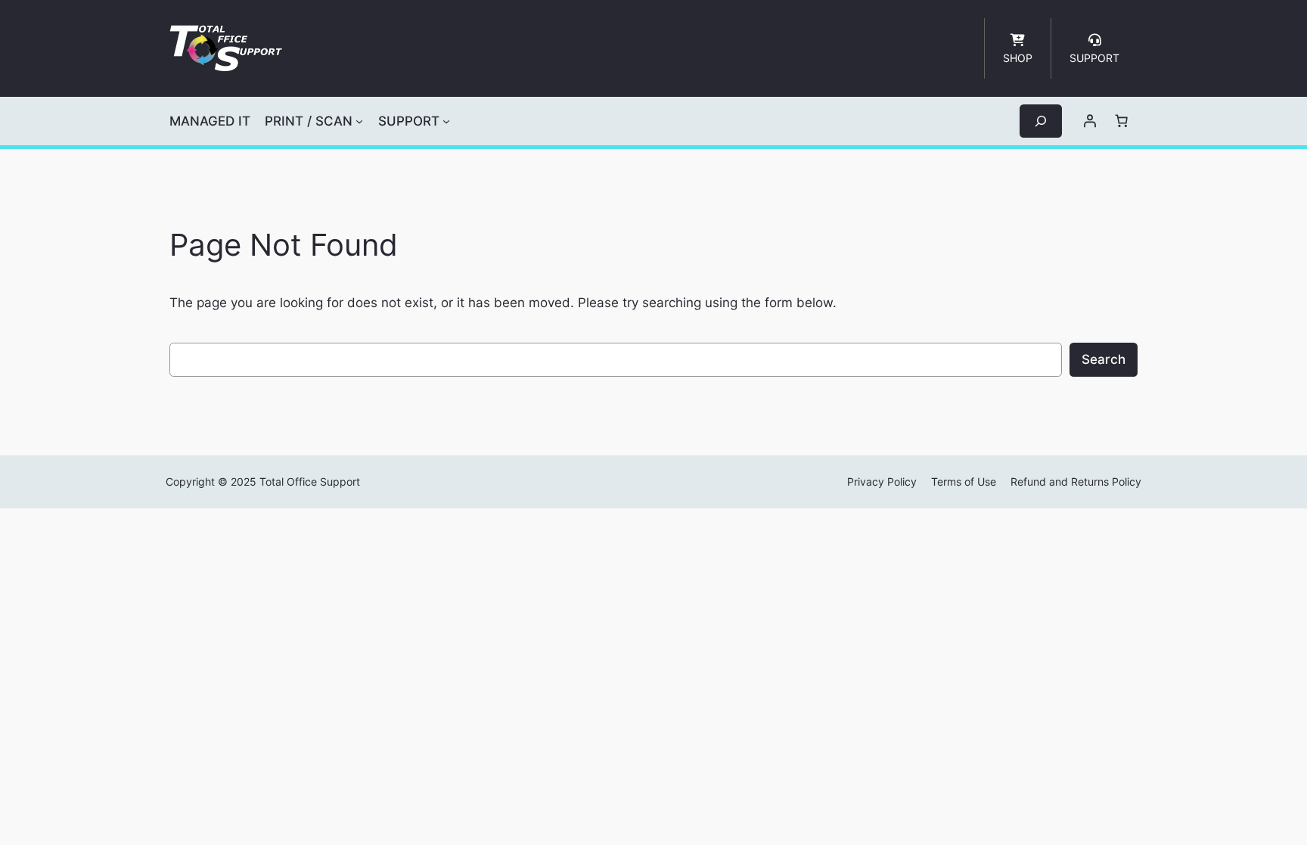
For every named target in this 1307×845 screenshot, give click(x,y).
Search (1103, 359)
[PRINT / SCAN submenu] (359, 121)
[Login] (1090, 121)
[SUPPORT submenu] (446, 121)
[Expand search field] (1041, 120)
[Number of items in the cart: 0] (1122, 121)
